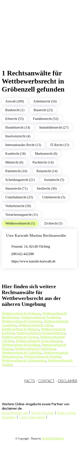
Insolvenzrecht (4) (17, 136)
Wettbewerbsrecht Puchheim (40, 317)
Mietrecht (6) (14, 162)
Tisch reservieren (32, 417)
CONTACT (46, 381)
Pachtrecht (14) (43, 162)
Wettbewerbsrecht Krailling (21, 345)
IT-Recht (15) (59, 145)
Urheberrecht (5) (53, 197)
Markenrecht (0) (46, 153)
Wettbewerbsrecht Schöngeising (24, 360)
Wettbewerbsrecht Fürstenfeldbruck (40, 333)
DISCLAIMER (67, 381)
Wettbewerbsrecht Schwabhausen (39, 341)
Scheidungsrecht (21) (20, 180)
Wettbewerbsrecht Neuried (42, 356)
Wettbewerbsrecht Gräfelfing (22, 352)
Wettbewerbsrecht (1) (20, 223)
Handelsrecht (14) (17, 127)
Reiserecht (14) (46, 171)
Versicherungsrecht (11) (21, 214)
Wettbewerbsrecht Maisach (20, 329)
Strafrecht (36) (47, 188)
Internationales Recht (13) (23, 145)
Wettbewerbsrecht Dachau (20, 337)
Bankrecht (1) (14, 110)
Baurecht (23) (43, 110)
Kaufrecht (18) (15, 153)
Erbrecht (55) (14, 119)
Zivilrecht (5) (53, 223)
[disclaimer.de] (35, 39)
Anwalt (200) (14, 101)
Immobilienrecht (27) (53, 127)
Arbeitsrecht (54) (45, 101)
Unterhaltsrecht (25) (19, 197)
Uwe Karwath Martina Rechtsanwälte (36, 235)
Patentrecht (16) (16, 171)
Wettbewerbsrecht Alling (35, 325)
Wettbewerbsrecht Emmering (22, 321)
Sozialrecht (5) (54, 180)
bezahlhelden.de (15, 412)
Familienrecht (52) (45, 119)
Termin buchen (42, 412)
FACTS (29, 381)
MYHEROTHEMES (53, 438)
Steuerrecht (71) (16, 188)
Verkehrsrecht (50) (18, 206)
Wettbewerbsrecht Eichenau (21, 313)
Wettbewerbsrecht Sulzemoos (35, 349)
